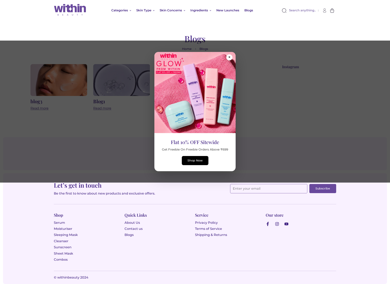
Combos (61, 259)
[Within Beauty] (70, 10)
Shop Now (195, 160)
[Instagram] (278, 224)
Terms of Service (208, 229)
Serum (59, 223)
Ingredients (199, 10)
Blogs (248, 10)
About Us (132, 223)
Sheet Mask (63, 253)
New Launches (227, 10)
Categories (119, 10)
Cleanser (61, 241)
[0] (332, 10)
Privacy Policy (206, 223)
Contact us (134, 229)
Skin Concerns (171, 10)
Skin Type (143, 10)
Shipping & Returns (211, 235)
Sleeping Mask (66, 235)
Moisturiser (63, 229)
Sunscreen (63, 247)
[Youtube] (287, 224)
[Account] (324, 10)
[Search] (285, 10)
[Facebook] (269, 224)
